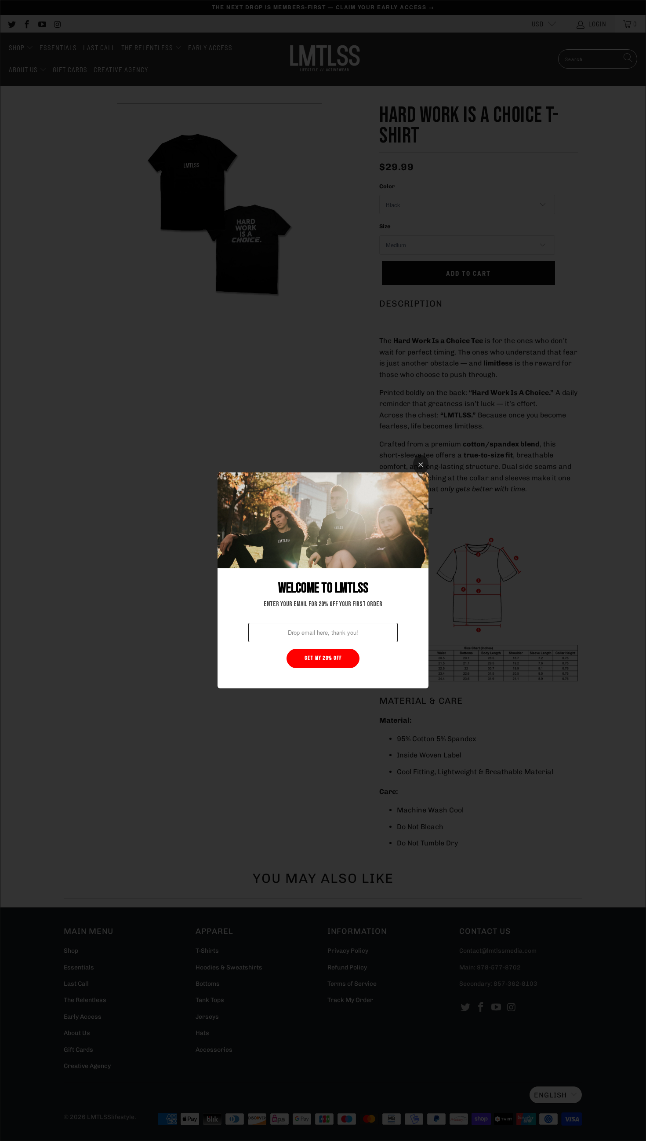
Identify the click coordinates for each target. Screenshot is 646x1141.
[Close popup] (420, 464)
